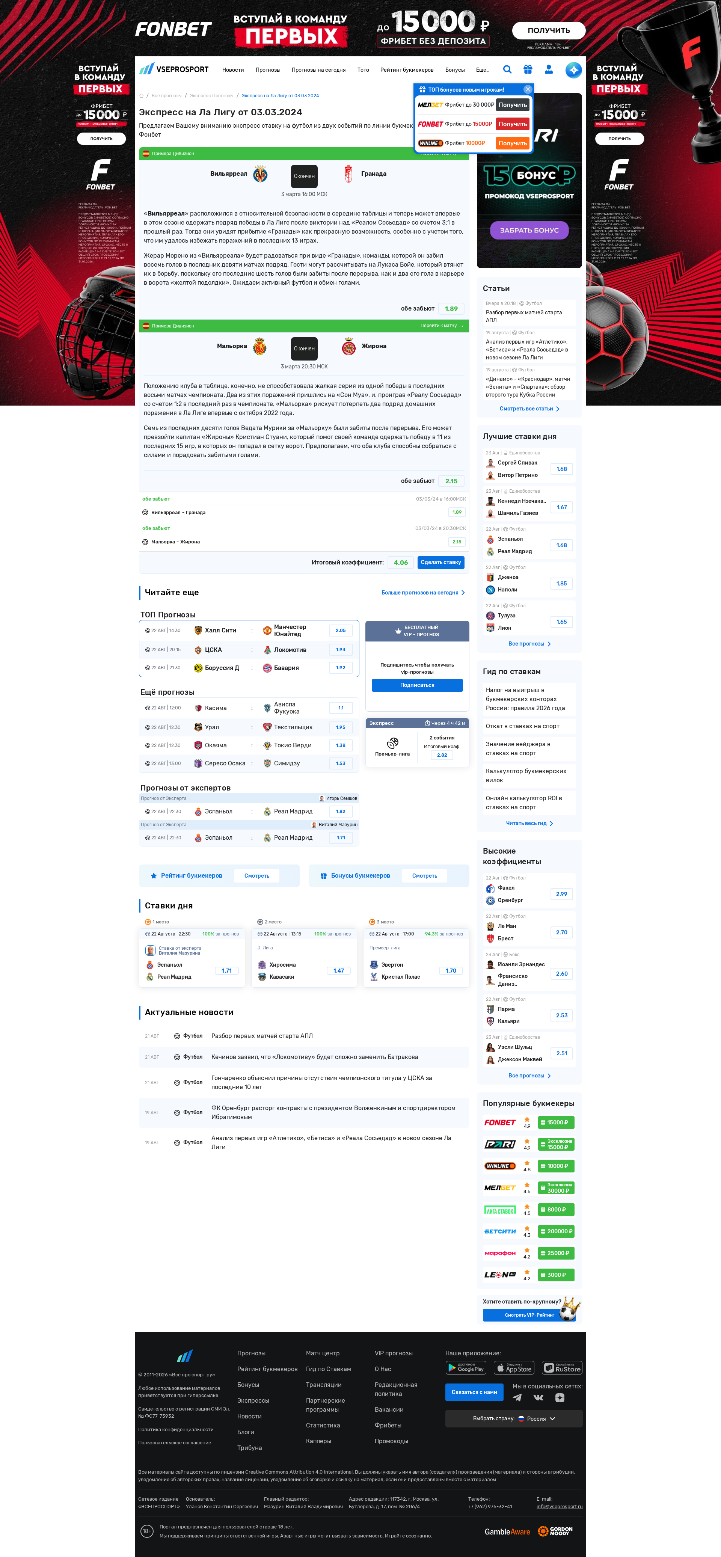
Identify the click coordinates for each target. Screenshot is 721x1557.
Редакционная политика (396, 1389)
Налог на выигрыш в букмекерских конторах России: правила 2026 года (525, 699)
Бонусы (455, 70)
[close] (527, 89)
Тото (363, 70)
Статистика (323, 1425)
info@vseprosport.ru (560, 1506)
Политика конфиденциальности (176, 1429)
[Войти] (549, 69)
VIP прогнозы (394, 1353)
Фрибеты (388, 1425)
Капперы (318, 1441)
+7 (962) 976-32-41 (490, 1506)
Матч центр (323, 1353)
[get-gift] (527, 70)
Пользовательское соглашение (174, 1442)
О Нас (383, 1369)
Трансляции (324, 1384)
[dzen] (559, 1397)
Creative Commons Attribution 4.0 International (299, 1472)
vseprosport (174, 70)
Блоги (245, 1432)
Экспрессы (253, 1400)
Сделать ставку (441, 562)
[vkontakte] (538, 1397)
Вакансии (389, 1409)
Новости (233, 70)
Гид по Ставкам (328, 1369)
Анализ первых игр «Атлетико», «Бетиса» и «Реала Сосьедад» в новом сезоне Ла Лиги (529, 346)
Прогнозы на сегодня (319, 70)
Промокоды (391, 1441)
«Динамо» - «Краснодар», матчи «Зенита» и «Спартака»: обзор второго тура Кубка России (529, 383)
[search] (507, 70)
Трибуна (249, 1447)
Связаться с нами (474, 1392)
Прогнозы (268, 70)
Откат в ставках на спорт (523, 726)
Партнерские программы (325, 1405)
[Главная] (141, 96)
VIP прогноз (417, 666)
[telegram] (517, 1397)
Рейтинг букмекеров (407, 70)
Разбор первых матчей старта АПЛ (529, 313)
